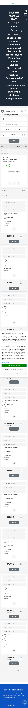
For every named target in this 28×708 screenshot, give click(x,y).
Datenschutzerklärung (14, 694)
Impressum (5, 694)
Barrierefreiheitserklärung (9, 697)
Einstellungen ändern (14, 374)
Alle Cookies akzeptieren (14, 365)
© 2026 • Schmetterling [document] (14, 705)
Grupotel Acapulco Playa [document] (14, 15)
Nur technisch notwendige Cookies (14, 369)
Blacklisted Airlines (16, 695)
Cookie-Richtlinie (5, 362)
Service (9, 695)
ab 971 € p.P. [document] (13, 22)
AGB (23, 695)
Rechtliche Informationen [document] (13, 690)
